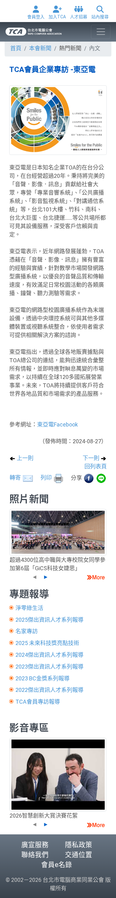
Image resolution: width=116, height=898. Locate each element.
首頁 (15, 48)
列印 (47, 477)
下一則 (92, 458)
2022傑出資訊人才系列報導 (49, 690)
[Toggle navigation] (100, 32)
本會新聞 (40, 48)
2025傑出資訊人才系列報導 (49, 619)
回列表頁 (95, 466)
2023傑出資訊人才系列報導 (49, 666)
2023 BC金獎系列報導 (42, 678)
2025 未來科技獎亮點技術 (47, 643)
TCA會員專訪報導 (37, 701)
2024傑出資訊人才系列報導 (49, 655)
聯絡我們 (35, 855)
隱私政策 (78, 845)
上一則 (24, 458)
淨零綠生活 (29, 608)
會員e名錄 (56, 865)
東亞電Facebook (57, 424)
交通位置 (78, 855)
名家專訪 (26, 631)
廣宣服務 (35, 845)
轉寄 (16, 477)
